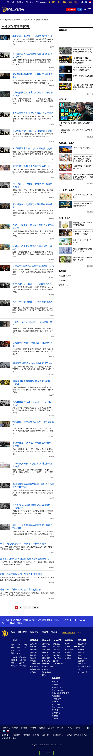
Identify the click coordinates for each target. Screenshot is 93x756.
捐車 (70, 2)
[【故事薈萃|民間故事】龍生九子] (65, 199)
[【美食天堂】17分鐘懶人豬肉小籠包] (65, 170)
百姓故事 (55, 710)
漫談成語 (56, 655)
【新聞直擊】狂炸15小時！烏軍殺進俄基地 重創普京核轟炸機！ (82, 60)
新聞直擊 (33, 655)
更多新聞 (90, 184)
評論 (12, 650)
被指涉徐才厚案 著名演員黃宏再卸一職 (31, 166)
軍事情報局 (46, 661)
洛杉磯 (25, 620)
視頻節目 (34, 632)
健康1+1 (68, 644)
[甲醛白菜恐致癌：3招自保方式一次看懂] (65, 262)
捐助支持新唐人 (68, 632)
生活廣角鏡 (82, 644)
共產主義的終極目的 (59, 690)
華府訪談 (33, 661)
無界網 (84, 735)
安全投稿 (51, 728)
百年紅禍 (62, 280)
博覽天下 (14, 663)
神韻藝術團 (16, 735)
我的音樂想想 (83, 672)
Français (81, 620)
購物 (76, 2)
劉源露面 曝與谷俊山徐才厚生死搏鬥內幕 (32, 363)
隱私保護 (33, 728)
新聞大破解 (46, 658)
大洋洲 (32, 620)
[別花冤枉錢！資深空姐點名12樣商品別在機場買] (65, 236)
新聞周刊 (33, 658)
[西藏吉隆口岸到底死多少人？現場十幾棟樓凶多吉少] (65, 54)
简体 (31, 2)
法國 (44, 620)
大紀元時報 (27, 735)
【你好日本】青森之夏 (81, 148)
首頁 (1, 20)
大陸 (12, 653)
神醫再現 (68, 655)
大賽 (12, 2)
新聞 (14, 640)
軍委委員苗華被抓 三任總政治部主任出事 (32, 36)
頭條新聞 (63, 30)
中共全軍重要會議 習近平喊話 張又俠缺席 (32, 113)
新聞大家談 (46, 644)
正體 (27, 2)
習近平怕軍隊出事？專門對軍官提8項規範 (32, 148)
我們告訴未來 (56, 682)
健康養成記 (69, 652)
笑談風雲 (56, 647)
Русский (5, 623)
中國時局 (17, 20)
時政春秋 (45, 652)
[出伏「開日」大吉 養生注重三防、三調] (65, 245)
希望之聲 (45, 735)
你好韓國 (81, 649)
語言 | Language (41, 2)
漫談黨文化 (56, 713)
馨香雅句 (56, 652)
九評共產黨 (56, 696)
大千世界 (81, 661)
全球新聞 (33, 644)
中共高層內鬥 (27, 20)
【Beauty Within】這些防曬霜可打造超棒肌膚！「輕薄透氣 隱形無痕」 (83, 177)
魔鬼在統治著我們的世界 (60, 693)
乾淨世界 (36, 735)
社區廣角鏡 (34, 666)
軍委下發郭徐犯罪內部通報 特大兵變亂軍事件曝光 (24, 559)
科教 (18, 653)
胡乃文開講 (69, 649)
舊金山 (50, 620)
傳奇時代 (55, 685)
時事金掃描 (46, 649)
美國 (12, 647)
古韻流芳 (56, 649)
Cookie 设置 (46, 753)
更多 (14, 738)
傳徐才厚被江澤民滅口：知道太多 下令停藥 (21, 574)
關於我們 (15, 728)
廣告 (59, 2)
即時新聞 (14, 660)
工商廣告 (55, 719)
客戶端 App (79, 728)
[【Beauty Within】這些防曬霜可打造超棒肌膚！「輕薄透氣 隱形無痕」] (65, 179)
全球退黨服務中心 (57, 735)
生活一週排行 (64, 218)
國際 (12, 645)
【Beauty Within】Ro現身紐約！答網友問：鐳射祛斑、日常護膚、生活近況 (82, 158)
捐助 (64, 2)
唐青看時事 (46, 664)
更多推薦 (90, 137)
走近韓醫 (68, 658)
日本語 (13, 623)
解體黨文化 (63, 285)
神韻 (7, 2)
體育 (25, 647)
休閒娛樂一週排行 (66, 143)
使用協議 (42, 728)
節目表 (45, 632)
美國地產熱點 (58, 664)
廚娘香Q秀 (82, 664)
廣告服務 (60, 728)
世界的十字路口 (47, 666)
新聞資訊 (22, 632)
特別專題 (63, 271)
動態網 (76, 735)
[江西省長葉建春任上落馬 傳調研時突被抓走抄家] (65, 72)
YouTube (90, 2)
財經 (18, 650)
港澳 (18, 645)
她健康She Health (71, 647)
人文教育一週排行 (66, 190)
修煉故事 (55, 716)
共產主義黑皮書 (57, 707)
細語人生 (45, 675)
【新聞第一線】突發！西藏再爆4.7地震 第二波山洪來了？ (83, 87)
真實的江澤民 (56, 699)
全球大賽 (22, 666)
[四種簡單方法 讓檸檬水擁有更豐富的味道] (65, 227)
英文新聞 (52, 2)
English (73, 620)
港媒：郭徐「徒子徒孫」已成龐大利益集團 (21, 589)
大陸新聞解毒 (46, 672)
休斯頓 (38, 620)
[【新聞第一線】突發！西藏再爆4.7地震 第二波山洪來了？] (65, 89)
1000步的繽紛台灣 (84, 668)
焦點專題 (8, 20)
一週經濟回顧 (35, 664)
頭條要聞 (14, 657)
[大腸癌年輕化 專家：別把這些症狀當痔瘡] (65, 253)
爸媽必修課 (57, 658)
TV (80, 9)
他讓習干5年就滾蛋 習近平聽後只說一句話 (33, 266)
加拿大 (18, 620)
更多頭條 (90, 94)
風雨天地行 (56, 704)
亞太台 (57, 620)
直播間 (54, 632)
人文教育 (57, 640)
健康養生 (69, 640)
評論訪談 (46, 640)
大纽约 (12, 620)
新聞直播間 (71, 9)
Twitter (86, 2)
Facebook (82, 2)
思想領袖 (45, 655)
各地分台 (20, 2)
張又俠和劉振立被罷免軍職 (83, 76)
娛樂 (25, 645)
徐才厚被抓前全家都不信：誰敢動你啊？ (32, 284)
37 (29, 607)
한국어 (20, 623)
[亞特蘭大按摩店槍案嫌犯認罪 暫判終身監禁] (76, 120)
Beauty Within (83, 658)
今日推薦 (63, 99)
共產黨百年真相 (65, 276)
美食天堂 (81, 652)
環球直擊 (33, 647)
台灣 (18, 647)
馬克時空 (45, 669)
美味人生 (81, 655)
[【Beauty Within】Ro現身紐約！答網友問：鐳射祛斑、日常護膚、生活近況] (65, 161)
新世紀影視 (6, 738)
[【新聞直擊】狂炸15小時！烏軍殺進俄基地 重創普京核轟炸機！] (65, 63)
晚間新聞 (33, 652)
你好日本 (81, 647)
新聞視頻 (34, 640)
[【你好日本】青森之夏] (65, 152)
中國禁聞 (33, 649)
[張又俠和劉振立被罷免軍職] (65, 81)
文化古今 (56, 661)
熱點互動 (45, 647)
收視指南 (24, 728)
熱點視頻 (22, 657)
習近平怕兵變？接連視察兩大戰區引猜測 (32, 131)
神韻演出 (14, 666)
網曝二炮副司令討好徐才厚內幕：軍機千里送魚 (23, 543)
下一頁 (35, 607)
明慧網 (69, 735)
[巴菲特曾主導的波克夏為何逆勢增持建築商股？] (65, 208)
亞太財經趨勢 (35, 669)
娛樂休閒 (82, 640)
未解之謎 (56, 644)
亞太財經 (33, 672)
